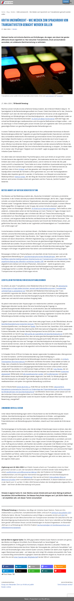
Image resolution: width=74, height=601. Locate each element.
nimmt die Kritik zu (23, 387)
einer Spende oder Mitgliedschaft (26, 557)
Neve (26, 599)
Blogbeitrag (28, 477)
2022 (63, 515)
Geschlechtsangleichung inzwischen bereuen (17, 324)
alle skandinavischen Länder (33, 374)
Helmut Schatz (20, 177)
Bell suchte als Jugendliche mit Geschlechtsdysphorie (43, 334)
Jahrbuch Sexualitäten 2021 (61, 513)
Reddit (33, 326)
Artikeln (21, 169)
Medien (13, 12)
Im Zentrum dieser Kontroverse (43, 119)
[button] (8, 566)
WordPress (46, 599)
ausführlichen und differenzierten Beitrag (21, 472)
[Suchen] (71, 2)
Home (3, 12)
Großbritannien (52, 374)
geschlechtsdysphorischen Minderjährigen (39, 256)
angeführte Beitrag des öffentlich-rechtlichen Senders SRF (22, 261)
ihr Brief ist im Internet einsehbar (44, 208)
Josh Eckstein (50, 96)
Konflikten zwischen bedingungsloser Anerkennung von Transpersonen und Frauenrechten (34, 259)
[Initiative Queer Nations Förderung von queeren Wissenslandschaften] (7, 2)
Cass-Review (57, 369)
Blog (8, 12)
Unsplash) (60, 96)
